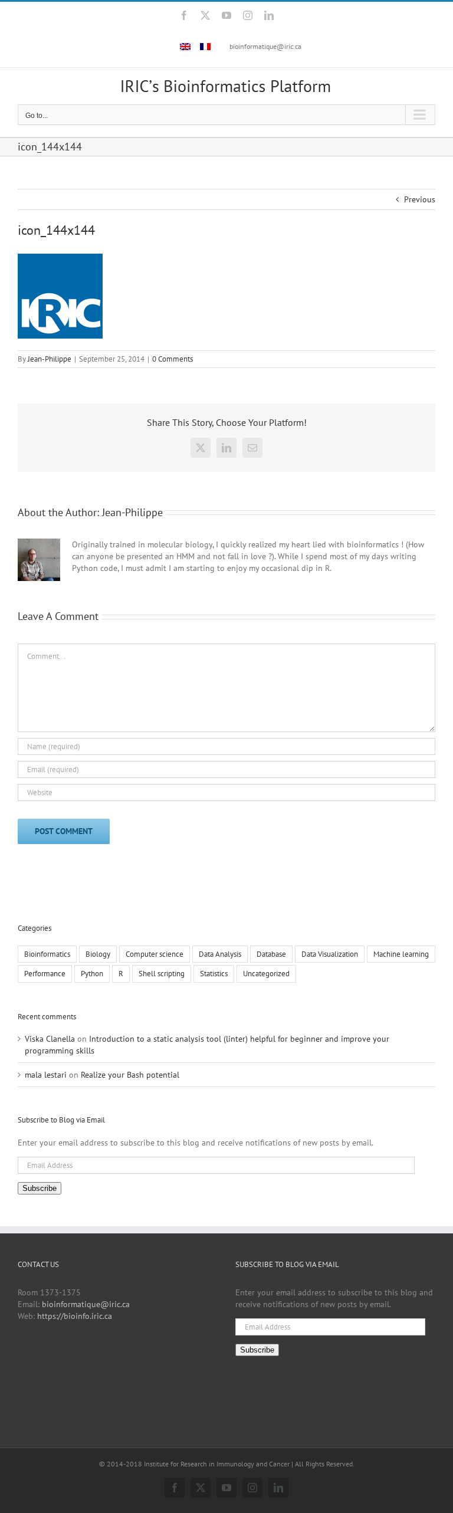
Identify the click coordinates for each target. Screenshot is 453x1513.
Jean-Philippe (49, 359)
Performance (44, 973)
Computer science (154, 954)
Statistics (214, 973)
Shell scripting (162, 973)
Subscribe (39, 1188)
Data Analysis (220, 954)
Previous (419, 199)
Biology (98, 954)
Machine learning (401, 954)
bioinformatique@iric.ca (265, 46)
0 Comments (172, 359)
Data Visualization (329, 954)
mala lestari (46, 1074)
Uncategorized (266, 973)
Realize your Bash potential (130, 1074)
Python (92, 973)
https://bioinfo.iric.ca (74, 1316)
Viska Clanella (50, 1038)
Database (271, 954)
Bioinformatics (47, 954)
